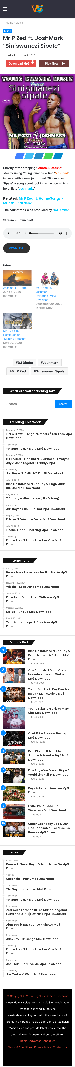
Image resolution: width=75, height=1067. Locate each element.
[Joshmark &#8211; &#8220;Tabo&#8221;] (17, 278)
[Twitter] (28, 156)
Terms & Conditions (20, 1047)
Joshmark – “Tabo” (15, 287)
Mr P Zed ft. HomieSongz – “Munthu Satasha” (14, 334)
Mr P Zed (19, 371)
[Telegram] (57, 156)
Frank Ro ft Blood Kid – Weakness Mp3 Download (47, 808)
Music (19, 22)
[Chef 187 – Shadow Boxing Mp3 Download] (14, 738)
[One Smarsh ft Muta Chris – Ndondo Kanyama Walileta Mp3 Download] (14, 675)
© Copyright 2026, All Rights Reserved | (32, 996)
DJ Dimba (25, 363)
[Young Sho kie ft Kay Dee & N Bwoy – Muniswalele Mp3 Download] (14, 694)
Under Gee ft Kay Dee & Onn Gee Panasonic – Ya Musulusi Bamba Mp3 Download (49, 828)
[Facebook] (18, 156)
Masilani (10, 55)
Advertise (35, 1040)
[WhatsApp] (47, 156)
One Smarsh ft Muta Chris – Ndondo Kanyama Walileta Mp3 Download (48, 674)
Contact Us (60, 1047)
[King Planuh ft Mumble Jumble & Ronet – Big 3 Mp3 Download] (14, 756)
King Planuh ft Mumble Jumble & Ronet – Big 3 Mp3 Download (48, 755)
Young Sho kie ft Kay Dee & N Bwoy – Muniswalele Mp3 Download (48, 693)
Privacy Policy (42, 1047)
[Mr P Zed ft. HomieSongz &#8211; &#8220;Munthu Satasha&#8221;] (17, 321)
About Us (49, 1040)
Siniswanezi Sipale (50, 371)
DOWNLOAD (17, 248)
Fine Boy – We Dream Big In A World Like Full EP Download (49, 772)
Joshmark (50, 363)
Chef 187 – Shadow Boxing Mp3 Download (47, 735)
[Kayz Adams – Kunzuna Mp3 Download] (14, 793)
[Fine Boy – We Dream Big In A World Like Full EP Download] (14, 775)
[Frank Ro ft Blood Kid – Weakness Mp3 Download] (14, 811)
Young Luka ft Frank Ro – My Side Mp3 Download (48, 711)
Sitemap (63, 996)
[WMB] (37, 9)
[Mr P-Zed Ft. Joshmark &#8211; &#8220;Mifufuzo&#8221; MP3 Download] (50, 278)
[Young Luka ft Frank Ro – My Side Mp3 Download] (14, 718)
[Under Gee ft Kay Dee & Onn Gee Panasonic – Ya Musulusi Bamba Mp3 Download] (14, 829)
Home (9, 22)
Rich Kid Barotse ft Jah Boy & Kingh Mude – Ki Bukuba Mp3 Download (49, 655)
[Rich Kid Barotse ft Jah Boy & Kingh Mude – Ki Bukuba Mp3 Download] (14, 656)
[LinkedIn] (38, 156)
